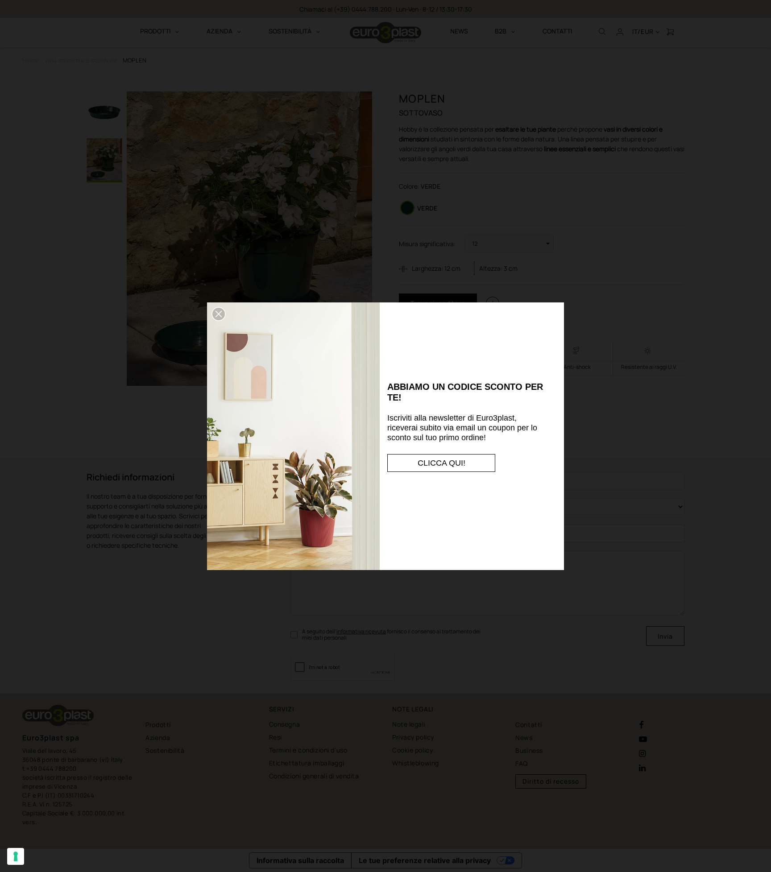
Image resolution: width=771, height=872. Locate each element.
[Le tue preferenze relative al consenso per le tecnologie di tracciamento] (15, 856)
